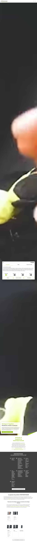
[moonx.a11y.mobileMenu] (35, 1)
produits (9, 499)
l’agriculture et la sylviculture (19, 449)
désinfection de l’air (22, 443)
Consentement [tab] (8, 264)
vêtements (11, 506)
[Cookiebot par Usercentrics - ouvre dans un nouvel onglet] (31, 262)
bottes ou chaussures (17, 506)
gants (23, 506)
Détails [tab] (18, 264)
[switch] (14, 275)
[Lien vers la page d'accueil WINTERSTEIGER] (4, 1)
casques (26, 506)
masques (21, 506)
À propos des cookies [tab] (29, 264)
